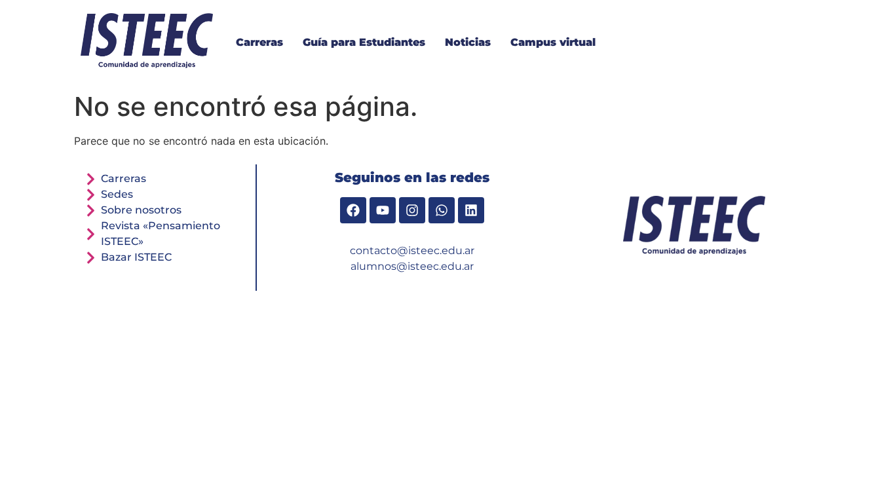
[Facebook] (353, 210)
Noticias (468, 42)
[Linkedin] (471, 210)
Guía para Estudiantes (364, 42)
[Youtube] (383, 210)
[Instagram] (412, 210)
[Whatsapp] (441, 210)
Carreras (259, 42)
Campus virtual (553, 42)
